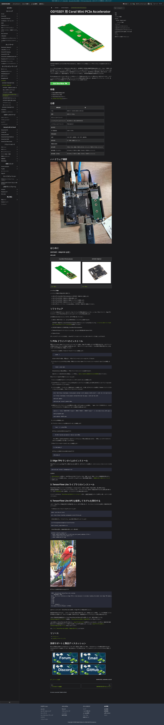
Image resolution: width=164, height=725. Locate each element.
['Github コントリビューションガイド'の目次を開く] (17, 179)
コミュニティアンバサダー (74, 0)
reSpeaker (3, 36)
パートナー (64, 713)
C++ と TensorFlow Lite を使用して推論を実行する (65, 628)
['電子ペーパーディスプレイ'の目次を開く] (17, 28)
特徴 (116, 13)
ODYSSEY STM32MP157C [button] (8, 107)
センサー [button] (3, 122)
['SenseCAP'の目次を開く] (17, 16)
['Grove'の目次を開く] (17, 14)
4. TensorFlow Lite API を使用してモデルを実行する (123, 32)
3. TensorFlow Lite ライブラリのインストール (123, 29)
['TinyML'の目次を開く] (17, 169)
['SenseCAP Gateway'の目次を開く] (17, 52)
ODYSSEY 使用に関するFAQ (9, 100)
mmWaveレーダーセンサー (7, 20)
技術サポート (86, 717)
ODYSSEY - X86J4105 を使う (121, 20)
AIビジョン (3, 147)
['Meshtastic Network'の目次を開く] (17, 47)
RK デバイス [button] (4, 69)
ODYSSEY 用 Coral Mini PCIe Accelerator (9, 95)
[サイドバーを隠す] (9, 702)
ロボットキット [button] (4, 117)
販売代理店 (64, 715)
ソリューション (8, 144)
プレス (105, 715)
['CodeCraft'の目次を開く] (17, 132)
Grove (2, 14)
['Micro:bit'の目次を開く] (17, 194)
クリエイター (65, 0)
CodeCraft (3, 132)
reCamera (3, 109)
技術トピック (9, 164)
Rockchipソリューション (7, 61)
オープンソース (4, 171)
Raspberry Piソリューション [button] (8, 59)
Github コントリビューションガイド (7, 179)
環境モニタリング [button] (5, 156)
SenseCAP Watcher (5, 18)
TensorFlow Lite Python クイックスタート (71, 494)
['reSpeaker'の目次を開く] (17, 36)
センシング (9, 11)
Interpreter (58, 491)
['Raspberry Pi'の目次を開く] (17, 192)
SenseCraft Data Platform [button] (7, 137)
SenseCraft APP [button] (5, 134)
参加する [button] (41, 3)
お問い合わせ (107, 713)
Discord (64, 709)
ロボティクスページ (9, 115)
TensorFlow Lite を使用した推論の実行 (80, 619)
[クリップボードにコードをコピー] (110, 354)
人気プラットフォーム (9, 187)
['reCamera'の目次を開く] (17, 110)
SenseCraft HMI (5, 139)
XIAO (2, 23)
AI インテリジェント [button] (6, 151)
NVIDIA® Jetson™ (5, 73)
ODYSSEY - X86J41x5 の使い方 (10, 87)
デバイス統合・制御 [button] (6, 154)
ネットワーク (9, 44)
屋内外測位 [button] (3, 161)
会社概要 (106, 709)
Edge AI (3, 173)
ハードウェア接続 (120, 22)
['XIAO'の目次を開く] (17, 23)
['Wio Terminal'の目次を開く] (17, 34)
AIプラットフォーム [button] (140, 4)
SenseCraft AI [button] (4, 130)
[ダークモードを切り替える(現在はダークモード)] (151, 4)
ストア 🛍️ (132, 4)
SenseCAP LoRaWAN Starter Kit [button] (8, 56)
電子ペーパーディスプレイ (7, 27)
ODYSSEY (3, 80)
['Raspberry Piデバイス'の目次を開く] (17, 71)
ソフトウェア (117, 24)
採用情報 (106, 711)
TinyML (3, 169)
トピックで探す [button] (25, 3)
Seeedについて (4, 202)
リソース (116, 34)
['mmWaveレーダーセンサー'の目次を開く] (17, 21)
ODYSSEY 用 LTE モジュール (9, 98)
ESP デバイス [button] (4, 76)
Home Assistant (5, 166)
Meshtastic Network (6, 47)
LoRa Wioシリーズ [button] (5, 49)
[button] (125, 4)
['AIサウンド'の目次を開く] (17, 149)
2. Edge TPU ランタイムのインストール (122, 27)
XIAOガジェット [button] (5, 25)
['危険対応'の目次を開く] (17, 159)
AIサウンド (3, 149)
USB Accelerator (55, 476)
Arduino (3, 189)
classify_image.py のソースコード (58, 619)
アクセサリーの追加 (7, 92)
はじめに (9, 8)
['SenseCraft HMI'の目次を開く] (17, 139)
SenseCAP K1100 (5, 54)
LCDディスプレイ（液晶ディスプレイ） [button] (9, 30)
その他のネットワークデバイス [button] (8, 63)
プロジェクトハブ (66, 711)
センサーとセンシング (46, 711)
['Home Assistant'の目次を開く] (17, 166)
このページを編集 (56, 679)
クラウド (43, 717)
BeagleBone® (4, 78)
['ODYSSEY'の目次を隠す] (17, 81)
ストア (84, 709)
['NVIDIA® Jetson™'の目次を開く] (17, 74)
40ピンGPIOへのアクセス (9, 90)
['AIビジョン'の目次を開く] (17, 147)
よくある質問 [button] (34, 3)
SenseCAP (3, 16)
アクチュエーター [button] (5, 119)
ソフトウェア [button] (4, 124)
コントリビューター (87, 0)
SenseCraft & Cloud (9, 127)
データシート (55, 636)
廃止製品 (9, 197)
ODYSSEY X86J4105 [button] (6, 85)
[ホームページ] (51, 8)
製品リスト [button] (3, 199)
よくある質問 (86, 713)
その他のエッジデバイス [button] (7, 112)
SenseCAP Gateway (6, 52)
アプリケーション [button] (7, 102)
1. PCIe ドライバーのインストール (121, 26)
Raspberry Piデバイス (6, 71)
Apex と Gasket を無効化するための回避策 (88, 374)
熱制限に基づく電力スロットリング (102, 478)
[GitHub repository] (148, 4)
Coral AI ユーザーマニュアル (59, 638)
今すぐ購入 (53, 286)
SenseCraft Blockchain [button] (6, 141)
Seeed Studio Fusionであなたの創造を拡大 (9, 183)
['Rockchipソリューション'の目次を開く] (17, 61)
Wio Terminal (4, 33)
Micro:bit (3, 194)
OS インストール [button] (7, 105)
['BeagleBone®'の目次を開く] (17, 78)
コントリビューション (9, 176)
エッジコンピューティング (9, 66)
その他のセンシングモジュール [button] (8, 38)
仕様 (116, 14)
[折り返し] (108, 393)
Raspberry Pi (4, 191)
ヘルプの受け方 (86, 711)
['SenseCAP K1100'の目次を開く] (17, 54)
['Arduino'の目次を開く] (17, 189)
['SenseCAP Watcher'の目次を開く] (17, 18)
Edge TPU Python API (79, 622)
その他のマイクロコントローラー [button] (8, 41)
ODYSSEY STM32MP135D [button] (8, 83)
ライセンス (3, 204)
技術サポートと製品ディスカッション (122, 36)
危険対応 (3, 158)
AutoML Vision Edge (57, 98)
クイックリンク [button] (16, 3)
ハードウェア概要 (118, 16)
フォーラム (85, 715)
